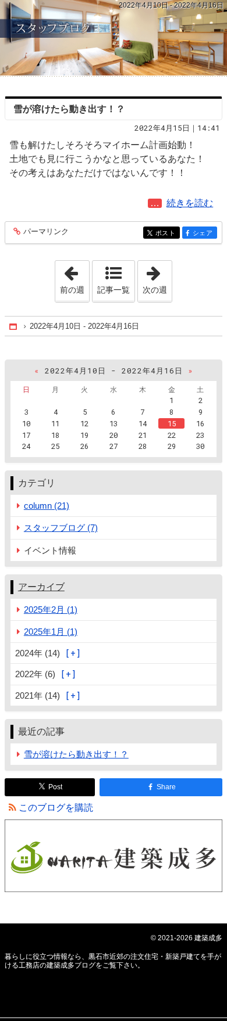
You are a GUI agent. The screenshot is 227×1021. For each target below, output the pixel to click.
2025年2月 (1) (50, 609)
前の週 (74, 277)
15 (172, 423)
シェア (205, 233)
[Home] (14, 326)
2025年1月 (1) (50, 632)
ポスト (167, 233)
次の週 (157, 277)
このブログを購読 (56, 808)
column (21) (46, 506)
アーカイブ (41, 587)
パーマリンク (46, 231)
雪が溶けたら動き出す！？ (69, 109)
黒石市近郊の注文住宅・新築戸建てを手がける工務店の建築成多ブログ (113, 38)
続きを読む (192, 203)
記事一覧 (113, 289)
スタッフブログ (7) (61, 528)
